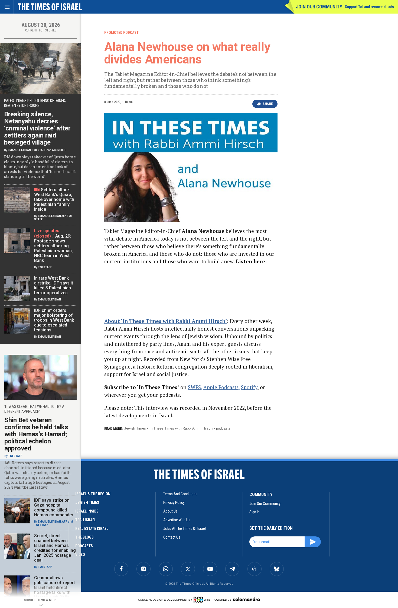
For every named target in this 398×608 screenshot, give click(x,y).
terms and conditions (180, 494)
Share (268, 104)
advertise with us (176, 520)
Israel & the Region (92, 494)
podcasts (223, 428)
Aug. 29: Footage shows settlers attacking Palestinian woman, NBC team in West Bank (53, 248)
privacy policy (174, 502)
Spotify (249, 387)
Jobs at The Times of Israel (184, 528)
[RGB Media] (203, 600)
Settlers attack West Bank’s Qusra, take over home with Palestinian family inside (54, 199)
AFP (64, 521)
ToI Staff (39, 150)
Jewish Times (135, 428)
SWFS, (195, 387)
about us (170, 511)
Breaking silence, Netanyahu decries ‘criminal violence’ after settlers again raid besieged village (37, 128)
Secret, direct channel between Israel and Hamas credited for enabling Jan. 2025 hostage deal (55, 548)
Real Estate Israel (91, 528)
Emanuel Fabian (19, 150)
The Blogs (84, 537)
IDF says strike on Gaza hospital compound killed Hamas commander (53, 507)
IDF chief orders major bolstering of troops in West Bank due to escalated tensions (54, 320)
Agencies (59, 150)
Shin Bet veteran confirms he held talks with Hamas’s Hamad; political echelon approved (36, 434)
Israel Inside (86, 511)
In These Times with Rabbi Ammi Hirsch (181, 428)
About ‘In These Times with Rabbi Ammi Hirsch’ (165, 321)
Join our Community (319, 6)
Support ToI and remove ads (369, 7)
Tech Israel (85, 520)
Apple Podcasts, (221, 387)
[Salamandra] (246, 599)
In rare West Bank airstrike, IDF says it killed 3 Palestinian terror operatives (53, 285)
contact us (171, 537)
